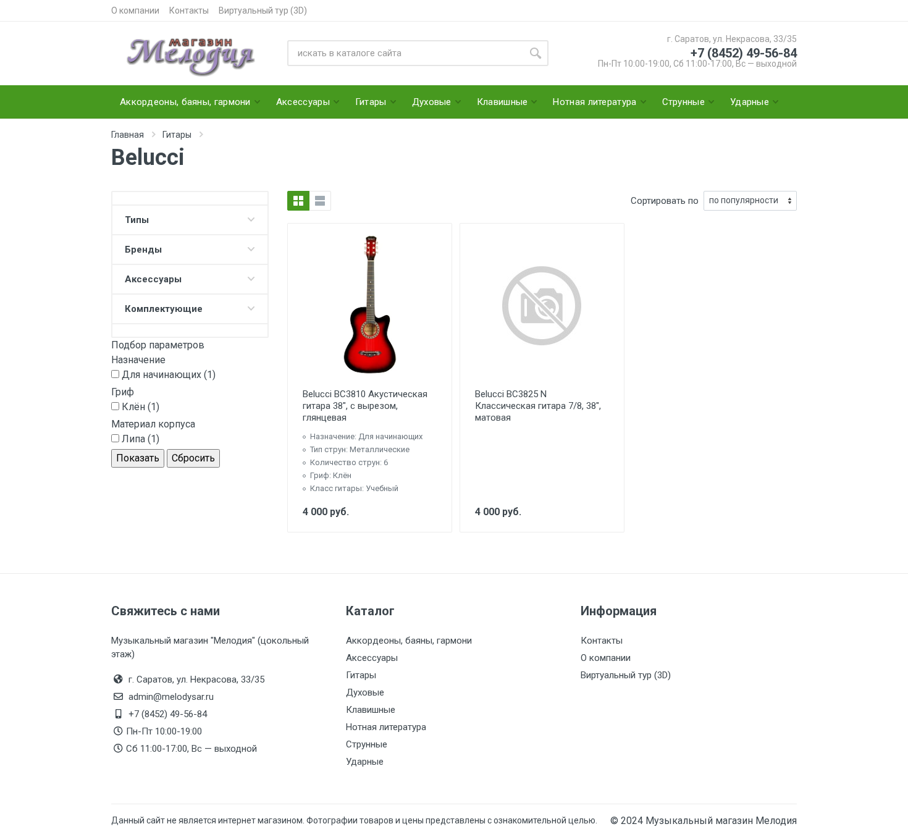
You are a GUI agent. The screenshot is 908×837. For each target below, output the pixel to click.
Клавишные (370, 709)
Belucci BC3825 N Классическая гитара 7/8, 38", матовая (538, 406)
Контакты (189, 10)
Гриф (122, 392)
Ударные (365, 761)
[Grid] (298, 201)
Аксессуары (153, 279)
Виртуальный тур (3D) (263, 10)
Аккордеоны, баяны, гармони (409, 640)
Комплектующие (164, 308)
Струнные (366, 744)
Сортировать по (665, 200)
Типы (137, 219)
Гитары (361, 675)
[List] (320, 201)
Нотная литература (386, 727)
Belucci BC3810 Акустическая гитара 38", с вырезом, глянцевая (365, 406)
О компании (135, 10)
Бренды (143, 249)
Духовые (365, 692)
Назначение (138, 360)
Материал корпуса (153, 424)
